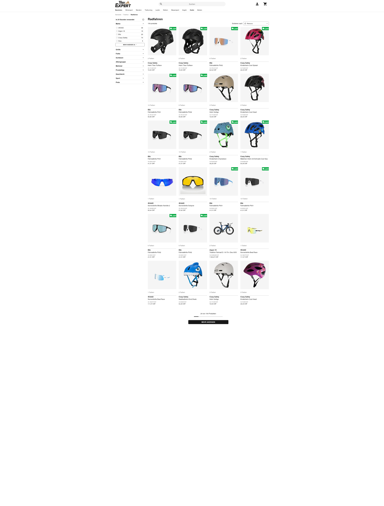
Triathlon (126, 15)
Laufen (158, 10)
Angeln (184, 10)
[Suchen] (161, 4)
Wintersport (129, 10)
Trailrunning (148, 10)
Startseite (118, 15)
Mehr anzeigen (208, 322)
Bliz (211, 63)
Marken (199, 10)
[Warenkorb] (265, 4)
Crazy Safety (152, 63)
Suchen (192, 4)
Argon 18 (213, 250)
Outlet (192, 10)
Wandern (139, 10)
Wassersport (175, 10)
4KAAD (151, 203)
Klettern (165, 10)
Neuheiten (118, 10)
